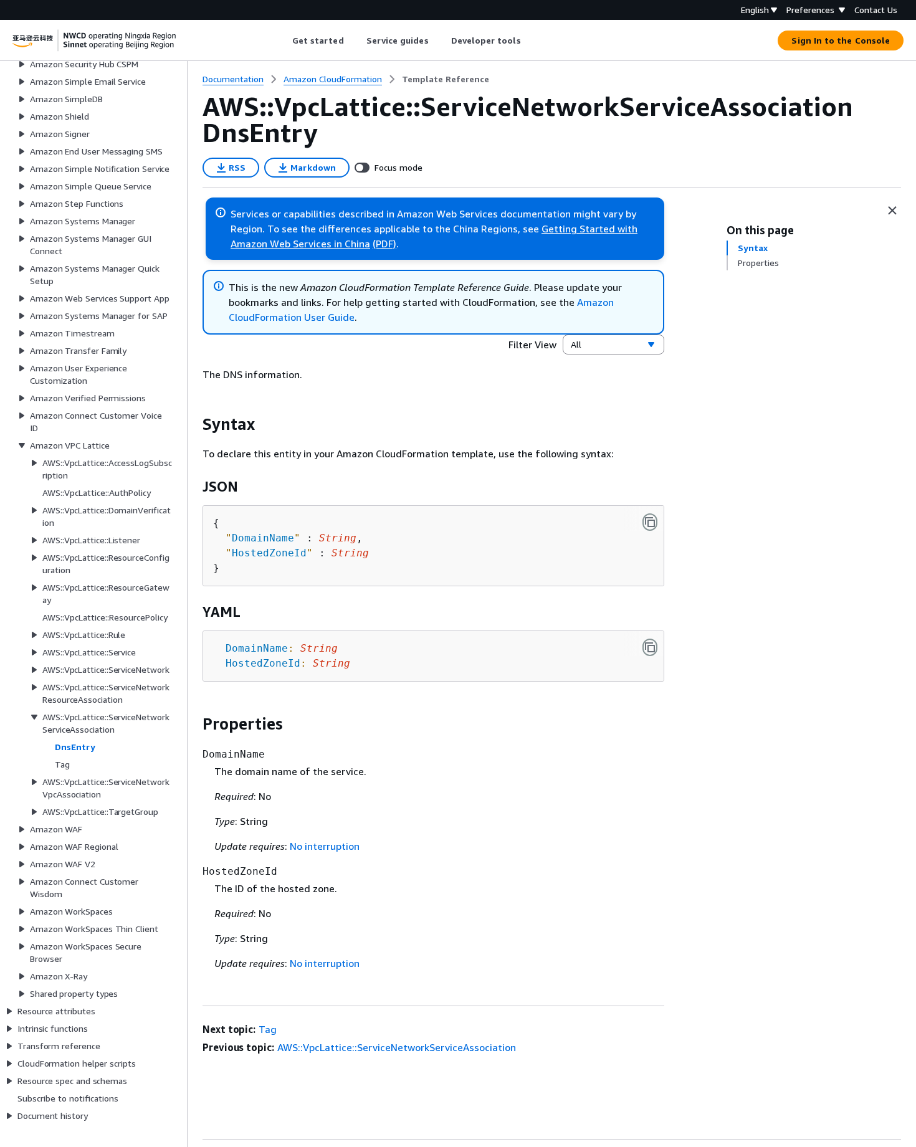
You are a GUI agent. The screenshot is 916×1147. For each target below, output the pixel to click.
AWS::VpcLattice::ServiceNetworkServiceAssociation (396, 1047)
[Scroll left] (282, 40)
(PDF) (384, 243)
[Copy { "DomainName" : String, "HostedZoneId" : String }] (649, 522)
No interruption (325, 846)
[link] (445, 79)
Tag (268, 1029)
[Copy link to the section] (192, 424)
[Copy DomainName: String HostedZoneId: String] (649, 647)
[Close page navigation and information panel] (892, 211)
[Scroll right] (530, 40)
